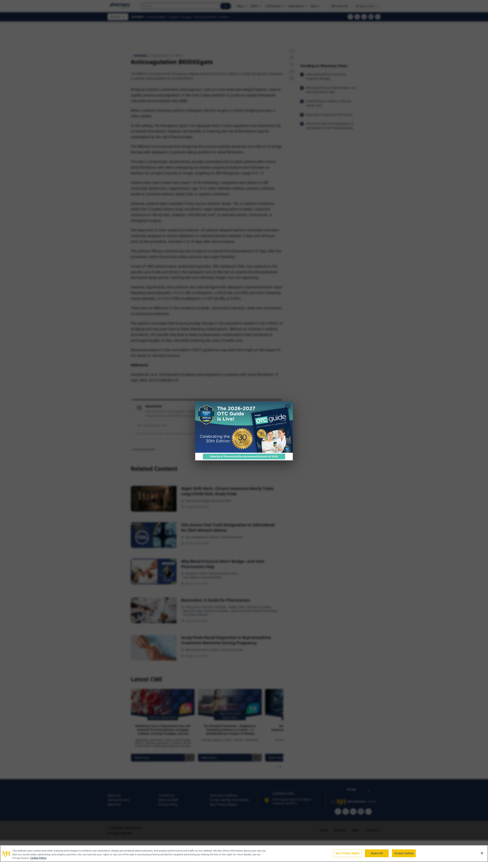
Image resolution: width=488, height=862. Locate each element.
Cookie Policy (38, 858)
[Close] (482, 853)
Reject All (377, 853)
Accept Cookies (403, 853)
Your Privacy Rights (347, 853)
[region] (244, 853)
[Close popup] (288, 406)
